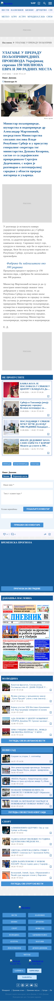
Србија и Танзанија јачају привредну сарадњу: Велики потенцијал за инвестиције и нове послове (27, 408)
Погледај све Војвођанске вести (27, 741)
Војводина (14, 935)
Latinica (19, 971)
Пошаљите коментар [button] (38, 509)
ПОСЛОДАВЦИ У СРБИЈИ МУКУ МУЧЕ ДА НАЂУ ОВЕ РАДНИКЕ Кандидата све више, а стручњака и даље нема (27, 427)
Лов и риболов (14, 948)
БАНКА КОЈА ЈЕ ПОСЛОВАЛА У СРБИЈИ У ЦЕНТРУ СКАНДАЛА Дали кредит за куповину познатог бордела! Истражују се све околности (27, 390)
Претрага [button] (44, 3)
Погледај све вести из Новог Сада (27, 812)
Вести (5, 9)
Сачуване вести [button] (39, 3)
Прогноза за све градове (27, 589)
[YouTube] (31, 985)
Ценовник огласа (18, 990)
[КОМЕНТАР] (12, 534)
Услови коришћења (9, 509)
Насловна (7, 42)
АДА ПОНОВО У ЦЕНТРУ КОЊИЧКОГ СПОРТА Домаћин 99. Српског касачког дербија (27, 721)
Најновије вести (20, 476)
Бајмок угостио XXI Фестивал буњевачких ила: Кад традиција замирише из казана (27, 710)
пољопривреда (21, 464)
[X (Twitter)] (27, 985)
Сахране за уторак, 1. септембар (27, 759)
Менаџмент (6, 990)
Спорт (14, 928)
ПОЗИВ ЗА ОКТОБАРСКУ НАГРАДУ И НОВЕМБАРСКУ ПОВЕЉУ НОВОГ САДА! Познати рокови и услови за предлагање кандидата (27, 804)
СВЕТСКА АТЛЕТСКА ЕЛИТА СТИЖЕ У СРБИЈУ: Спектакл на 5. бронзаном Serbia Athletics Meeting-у (27, 853)
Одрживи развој (40, 935)
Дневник (12, 77)
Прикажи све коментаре (27, 525)
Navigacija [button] (50, 3)
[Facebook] (18, 985)
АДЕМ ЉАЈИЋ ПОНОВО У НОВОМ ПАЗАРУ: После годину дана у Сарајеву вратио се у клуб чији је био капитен (27, 864)
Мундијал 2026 (36, 16)
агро (14, 16)
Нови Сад (40, 928)
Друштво (41, 9)
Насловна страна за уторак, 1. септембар (27, 636)
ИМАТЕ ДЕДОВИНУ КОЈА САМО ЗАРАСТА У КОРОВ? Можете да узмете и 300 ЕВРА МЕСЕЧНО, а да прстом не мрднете (27, 446)
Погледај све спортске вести (27, 884)
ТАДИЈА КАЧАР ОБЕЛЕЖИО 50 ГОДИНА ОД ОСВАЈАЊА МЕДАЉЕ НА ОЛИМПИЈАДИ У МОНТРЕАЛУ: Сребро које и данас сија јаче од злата (27, 841)
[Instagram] (22, 985)
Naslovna (27, 977)
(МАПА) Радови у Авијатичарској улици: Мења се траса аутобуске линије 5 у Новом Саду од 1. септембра (27, 781)
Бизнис (29, 9)
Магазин (40, 941)
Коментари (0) (10, 82)
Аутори (44, 990)
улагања (35, 464)
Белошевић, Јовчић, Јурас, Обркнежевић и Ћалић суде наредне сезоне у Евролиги (27, 875)
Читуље (27, 954)
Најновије (17, 9)
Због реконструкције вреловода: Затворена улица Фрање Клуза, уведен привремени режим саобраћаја (27, 770)
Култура (14, 941)
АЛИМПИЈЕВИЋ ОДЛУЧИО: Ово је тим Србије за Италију (27, 830)
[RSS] (36, 985)
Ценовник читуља (33, 990)
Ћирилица (34, 971)
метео (5, 16)
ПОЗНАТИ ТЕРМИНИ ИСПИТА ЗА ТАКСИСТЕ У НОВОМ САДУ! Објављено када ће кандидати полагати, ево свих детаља (27, 792)
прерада (7, 464)
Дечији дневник (39, 948)
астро (22, 16)
